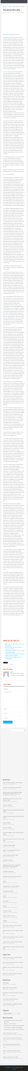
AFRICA (5, 896)
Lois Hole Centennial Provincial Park (12, 876)
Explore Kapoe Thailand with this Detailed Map (13, 947)
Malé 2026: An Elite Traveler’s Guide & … (13, 925)
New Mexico (6, 37)
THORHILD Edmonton (8, 871)
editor (5, 12)
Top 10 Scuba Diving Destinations (11, 1050)
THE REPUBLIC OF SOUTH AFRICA (11, 886)
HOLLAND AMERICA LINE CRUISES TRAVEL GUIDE (13, 833)
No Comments (21, 12)
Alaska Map (6, 901)
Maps (10, 6)
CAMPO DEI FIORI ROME (18, 1025)
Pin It (11, 664)
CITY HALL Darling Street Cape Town (12, 787)
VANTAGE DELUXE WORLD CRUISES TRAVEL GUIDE (13, 817)
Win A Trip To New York (18, 1029)
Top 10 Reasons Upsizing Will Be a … (12, 1044)
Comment (5, 689)
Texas (7, 314)
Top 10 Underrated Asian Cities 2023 (12, 1038)
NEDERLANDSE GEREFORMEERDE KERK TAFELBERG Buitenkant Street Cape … (12, 793)
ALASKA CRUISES (7, 827)
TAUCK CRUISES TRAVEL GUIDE (10, 855)
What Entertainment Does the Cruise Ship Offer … (13, 839)
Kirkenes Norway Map (17, 1027)
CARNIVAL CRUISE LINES (9, 845)
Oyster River (13, 1023)
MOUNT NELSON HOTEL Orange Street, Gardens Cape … (12, 799)
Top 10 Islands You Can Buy (10, 1033)
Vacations (14, 12)
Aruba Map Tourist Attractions (10, 999)
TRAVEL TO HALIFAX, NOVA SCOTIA (11, 850)
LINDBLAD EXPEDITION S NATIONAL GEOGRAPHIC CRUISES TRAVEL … (12, 866)
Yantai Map (5, 982)
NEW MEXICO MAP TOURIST (10, 987)
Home (5, 6)
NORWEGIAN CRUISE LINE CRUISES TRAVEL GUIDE (13, 811)
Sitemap (14, 1069)
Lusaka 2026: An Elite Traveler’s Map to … (13, 941)
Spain (17, 44)
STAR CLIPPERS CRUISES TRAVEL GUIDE (12, 782)
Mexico (7, 34)
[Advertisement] (14, 23)
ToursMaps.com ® (9, 1067)
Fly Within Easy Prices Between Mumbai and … (13, 993)
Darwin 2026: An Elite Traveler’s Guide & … (14, 937)
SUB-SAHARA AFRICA (8, 891)
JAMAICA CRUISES (7, 805)
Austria (5, 906)
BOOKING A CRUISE (7, 860)
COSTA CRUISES (7, 822)
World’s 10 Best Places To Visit (10, 1057)
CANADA (5, 920)
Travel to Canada (7, 910)
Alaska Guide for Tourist (9, 915)
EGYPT (4, 881)
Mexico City (6, 68)
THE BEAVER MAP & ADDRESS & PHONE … (13, 1004)
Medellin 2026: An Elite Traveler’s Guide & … (13, 931)
